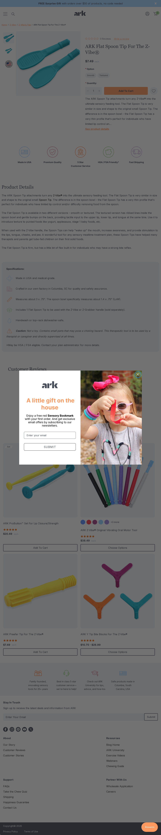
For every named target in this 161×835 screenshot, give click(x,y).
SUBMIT (50, 447)
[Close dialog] (138, 374)
